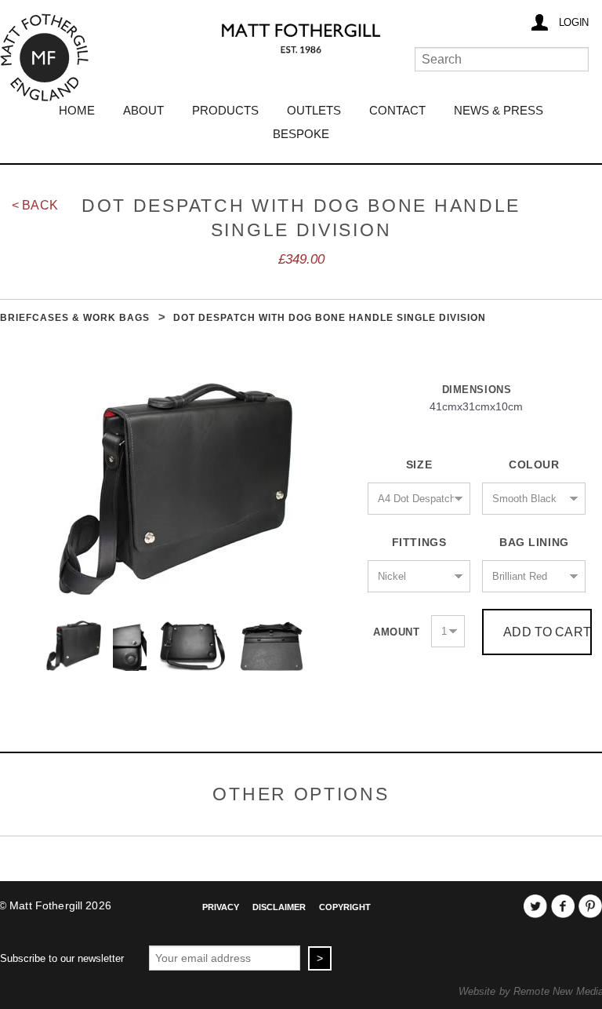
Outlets (314, 110)
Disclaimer (279, 907)
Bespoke (301, 133)
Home (77, 110)
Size (419, 465)
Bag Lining (534, 542)
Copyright (345, 907)
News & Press (498, 110)
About (143, 110)
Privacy (220, 907)
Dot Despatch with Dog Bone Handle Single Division (329, 317)
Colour (534, 465)
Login (574, 22)
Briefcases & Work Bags (75, 317)
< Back (35, 205)
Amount (396, 632)
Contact (397, 110)
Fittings (419, 542)
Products (225, 110)
